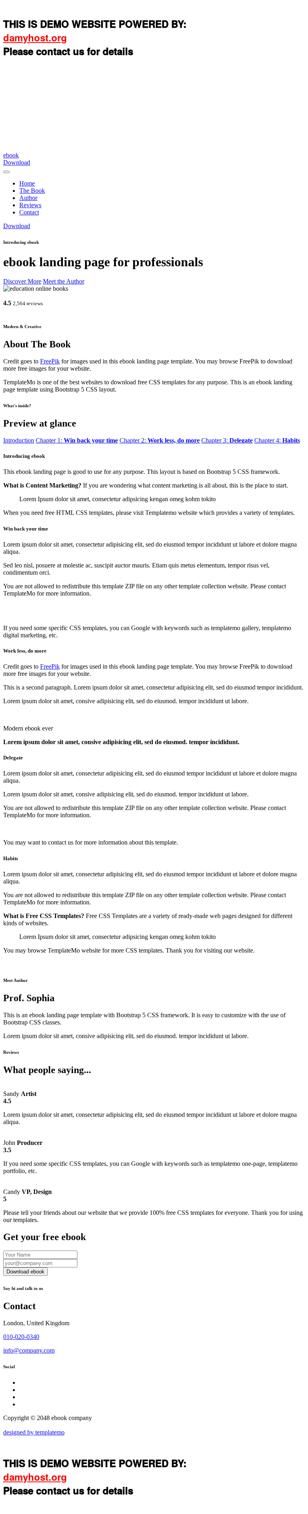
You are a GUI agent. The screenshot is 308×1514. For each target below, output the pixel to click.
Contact (29, 212)
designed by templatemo (34, 1432)
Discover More (22, 281)
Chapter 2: (160, 440)
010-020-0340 (21, 1336)
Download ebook (25, 1272)
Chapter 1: (77, 440)
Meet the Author (63, 281)
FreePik (50, 361)
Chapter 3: (227, 440)
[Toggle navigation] (6, 172)
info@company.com (29, 1350)
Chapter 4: (277, 440)
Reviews (30, 205)
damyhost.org (35, 37)
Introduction (18, 440)
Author (28, 197)
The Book (32, 190)
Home (27, 183)
